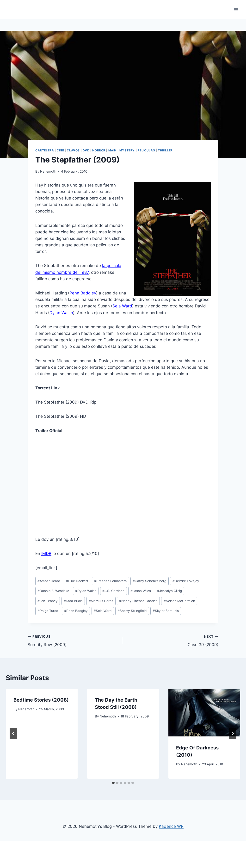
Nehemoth (48, 171)
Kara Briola (73, 601)
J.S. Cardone (113, 591)
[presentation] (204, 712)
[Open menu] (235, 9)
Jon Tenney (47, 601)
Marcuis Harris (101, 601)
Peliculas (146, 150)
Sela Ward (122, 306)
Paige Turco (47, 611)
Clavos (73, 150)
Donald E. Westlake (53, 591)
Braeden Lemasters (110, 581)
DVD (86, 150)
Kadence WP (171, 826)
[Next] (232, 733)
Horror (98, 150)
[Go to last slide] (13, 733)
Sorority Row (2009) (47, 641)
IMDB (46, 553)
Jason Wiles (140, 591)
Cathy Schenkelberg (149, 581)
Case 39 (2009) (203, 641)
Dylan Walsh (61, 312)
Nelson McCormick (179, 601)
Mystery (127, 150)
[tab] (113, 783)
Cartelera (44, 150)
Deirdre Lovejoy (185, 581)
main (112, 150)
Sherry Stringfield (132, 611)
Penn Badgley (82, 293)
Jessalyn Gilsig (169, 591)
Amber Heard (48, 581)
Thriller (165, 150)
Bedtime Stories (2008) (41, 700)
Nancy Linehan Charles (138, 601)
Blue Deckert (77, 581)
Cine (60, 150)
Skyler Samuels (166, 611)
